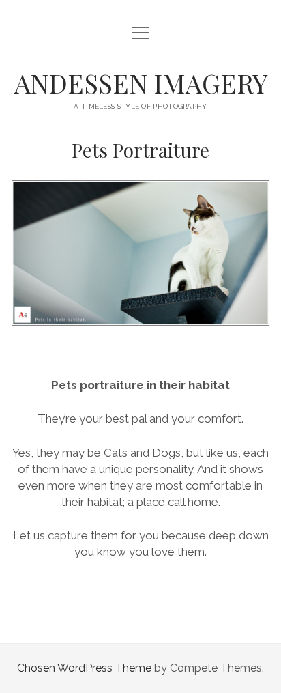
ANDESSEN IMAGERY (140, 83)
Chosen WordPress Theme (84, 668)
